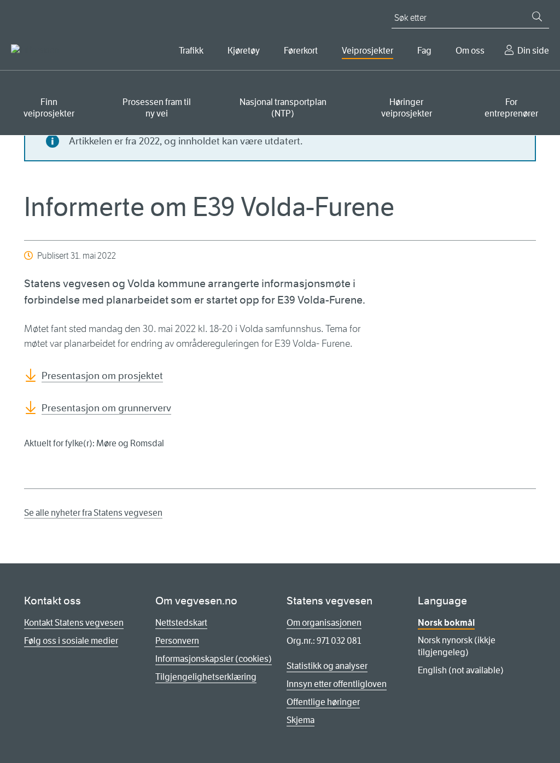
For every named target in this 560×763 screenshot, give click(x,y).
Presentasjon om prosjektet (102, 376)
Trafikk (191, 50)
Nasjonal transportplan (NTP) (283, 108)
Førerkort (301, 50)
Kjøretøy (244, 50)
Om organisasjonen (324, 623)
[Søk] (537, 16)
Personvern (177, 641)
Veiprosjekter (367, 50)
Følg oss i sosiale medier (71, 641)
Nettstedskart (181, 623)
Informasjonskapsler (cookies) (213, 659)
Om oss (470, 50)
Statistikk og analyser (327, 666)
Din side (533, 50)
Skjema (300, 720)
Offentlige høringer (323, 702)
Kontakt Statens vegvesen (74, 623)
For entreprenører (511, 108)
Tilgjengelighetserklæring (205, 677)
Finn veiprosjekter (49, 108)
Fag (424, 50)
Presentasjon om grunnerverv (106, 408)
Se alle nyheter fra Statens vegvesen (93, 513)
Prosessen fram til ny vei (156, 108)
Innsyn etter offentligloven (337, 684)
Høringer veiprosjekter (406, 108)
